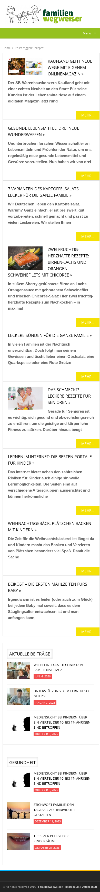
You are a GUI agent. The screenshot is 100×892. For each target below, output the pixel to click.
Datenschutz (89, 886)
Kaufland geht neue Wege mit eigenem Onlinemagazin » (70, 67)
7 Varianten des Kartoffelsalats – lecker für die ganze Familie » (45, 192)
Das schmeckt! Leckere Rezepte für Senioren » (69, 396)
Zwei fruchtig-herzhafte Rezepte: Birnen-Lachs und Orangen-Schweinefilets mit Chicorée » (48, 262)
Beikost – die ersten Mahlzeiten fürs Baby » (47, 587)
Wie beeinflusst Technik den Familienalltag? (58, 667)
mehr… (87, 115)
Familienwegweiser (50, 886)
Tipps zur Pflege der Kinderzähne (51, 838)
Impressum (72, 886)
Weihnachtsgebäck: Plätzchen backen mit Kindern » (49, 527)
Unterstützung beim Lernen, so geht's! (61, 693)
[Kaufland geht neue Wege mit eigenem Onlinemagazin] (25, 66)
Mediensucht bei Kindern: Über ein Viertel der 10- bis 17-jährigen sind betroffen (62, 722)
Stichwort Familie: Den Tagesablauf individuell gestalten (55, 809)
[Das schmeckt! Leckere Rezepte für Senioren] (25, 398)
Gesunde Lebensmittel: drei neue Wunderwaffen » (43, 131)
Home (7, 48)
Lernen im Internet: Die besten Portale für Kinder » (50, 460)
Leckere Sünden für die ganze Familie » (50, 335)
